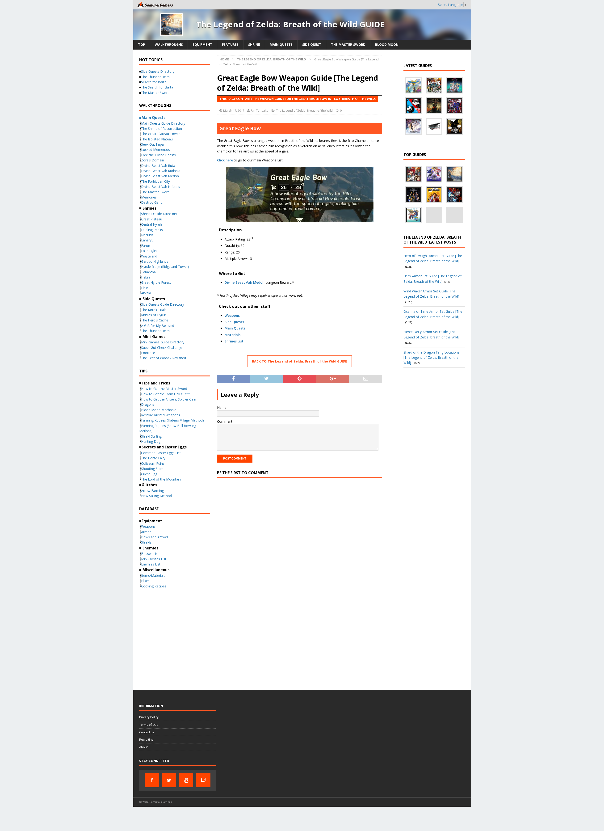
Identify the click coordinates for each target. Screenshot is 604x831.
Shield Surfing (151, 436)
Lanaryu (147, 240)
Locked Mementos (155, 149)
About (143, 747)
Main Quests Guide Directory (163, 123)
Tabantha (148, 272)
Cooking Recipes (153, 586)
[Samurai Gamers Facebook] (152, 780)
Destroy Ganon (152, 202)
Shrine (254, 44)
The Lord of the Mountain (161, 479)
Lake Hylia (149, 251)
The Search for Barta (157, 87)
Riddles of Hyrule (154, 315)
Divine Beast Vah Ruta (158, 165)
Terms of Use (148, 724)
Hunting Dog (150, 441)
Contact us (146, 732)
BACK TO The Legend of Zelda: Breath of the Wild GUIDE (299, 361)
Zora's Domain (152, 160)
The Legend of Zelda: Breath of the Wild (304, 110)
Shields (146, 542)
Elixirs (145, 580)
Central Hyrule (152, 224)
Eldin (144, 288)
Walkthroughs (169, 44)
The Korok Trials (153, 310)
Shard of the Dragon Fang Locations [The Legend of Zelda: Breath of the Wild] (431, 357)
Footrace (148, 352)
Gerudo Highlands (154, 261)
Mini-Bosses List (153, 559)
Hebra (145, 277)
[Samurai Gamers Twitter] (169, 780)
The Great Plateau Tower (160, 133)
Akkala (146, 293)
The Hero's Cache (154, 320)
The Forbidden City (155, 181)
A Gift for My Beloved (157, 325)
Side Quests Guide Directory (162, 304)
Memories (149, 197)
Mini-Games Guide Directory (162, 342)
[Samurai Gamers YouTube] (186, 780)
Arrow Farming (152, 490)
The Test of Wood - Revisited (163, 358)
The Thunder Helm (155, 77)
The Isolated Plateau (157, 139)
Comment (224, 421)
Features (230, 44)
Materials (232, 335)
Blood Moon (386, 44)
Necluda (147, 235)
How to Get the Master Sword (164, 388)
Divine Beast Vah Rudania (160, 171)
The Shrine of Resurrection (161, 128)
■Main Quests (152, 117)
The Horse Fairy (153, 458)
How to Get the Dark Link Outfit (165, 394)
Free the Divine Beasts (158, 155)
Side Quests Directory (157, 71)
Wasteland (149, 256)
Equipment (202, 44)
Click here (225, 160)
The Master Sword (348, 44)
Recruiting (146, 739)
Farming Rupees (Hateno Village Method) (172, 420)
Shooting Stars (152, 468)
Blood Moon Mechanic (158, 410)
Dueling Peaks (152, 230)
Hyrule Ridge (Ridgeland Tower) (165, 266)
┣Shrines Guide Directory (158, 213)
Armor (146, 532)
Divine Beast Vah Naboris (160, 186)
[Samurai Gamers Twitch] (203, 780)
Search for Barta (153, 82)
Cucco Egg (149, 474)
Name (221, 407)
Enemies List (150, 564)
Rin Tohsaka (259, 110)
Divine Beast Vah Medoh (244, 282)
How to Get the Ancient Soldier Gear (169, 399)
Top (141, 44)
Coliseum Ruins (152, 463)
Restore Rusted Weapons (160, 415)
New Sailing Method (156, 496)
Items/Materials (153, 575)
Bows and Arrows (154, 537)
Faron (145, 245)
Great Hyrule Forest (156, 282)
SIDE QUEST (311, 44)
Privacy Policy (149, 717)
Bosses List (150, 553)
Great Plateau (151, 219)
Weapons (232, 315)
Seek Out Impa (152, 144)
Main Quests (281, 44)
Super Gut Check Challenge (161, 347)
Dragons (147, 404)
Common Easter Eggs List (161, 453)
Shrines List (234, 341)
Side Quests (234, 322)
